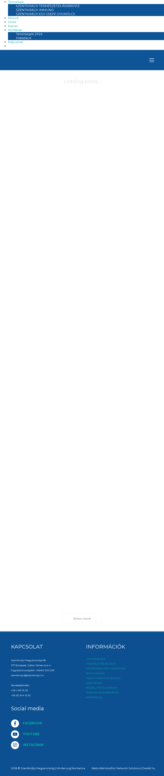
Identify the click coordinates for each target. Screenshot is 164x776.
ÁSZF (89, 668)
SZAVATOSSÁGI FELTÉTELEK (103, 678)
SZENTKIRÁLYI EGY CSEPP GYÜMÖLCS (45, 14)
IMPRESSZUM (94, 697)
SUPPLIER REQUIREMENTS (102, 692)
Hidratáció (23, 38)
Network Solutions (128, 768)
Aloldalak (15, 30)
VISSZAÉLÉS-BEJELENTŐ (101, 664)
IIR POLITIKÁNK (95, 673)
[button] (151, 60)
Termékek (16, 2)
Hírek (12, 22)
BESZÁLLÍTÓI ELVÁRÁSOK (101, 688)
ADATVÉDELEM (95, 659)
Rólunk (13, 18)
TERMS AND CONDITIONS (109, 668)
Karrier (13, 26)
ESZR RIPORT (94, 683)
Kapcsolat (15, 42)
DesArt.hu (148, 768)
